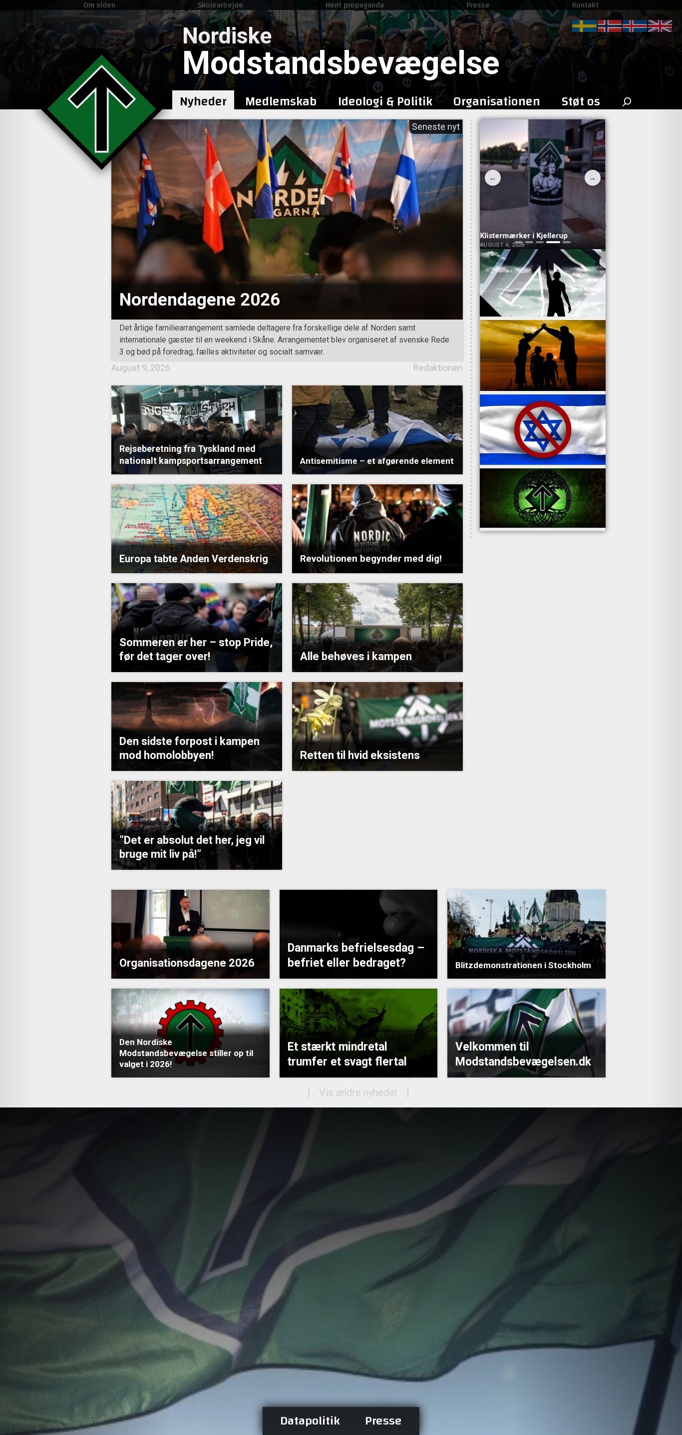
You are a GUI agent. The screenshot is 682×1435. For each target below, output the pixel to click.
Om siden (99, 5)
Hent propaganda (355, 5)
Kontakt (585, 5)
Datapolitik (310, 1421)
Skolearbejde (220, 5)
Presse (478, 5)
